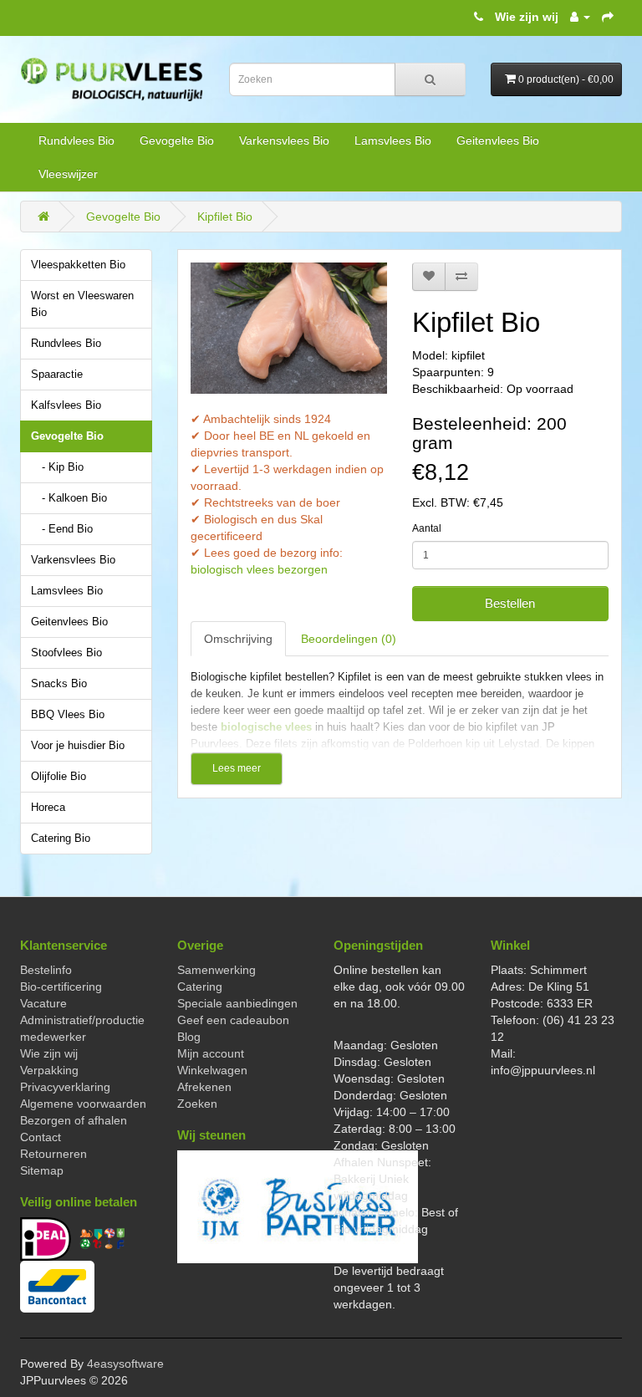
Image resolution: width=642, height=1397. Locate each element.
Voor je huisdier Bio (78, 746)
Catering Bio (60, 838)
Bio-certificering (61, 986)
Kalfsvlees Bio (66, 405)
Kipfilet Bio (224, 216)
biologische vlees (266, 727)
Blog (189, 1036)
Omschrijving (238, 638)
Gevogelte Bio (177, 140)
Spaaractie (57, 374)
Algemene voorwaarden (83, 1103)
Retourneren (53, 1153)
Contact (40, 1137)
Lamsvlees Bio (392, 140)
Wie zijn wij (526, 16)
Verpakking (49, 1070)
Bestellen (510, 603)
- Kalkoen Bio (74, 498)
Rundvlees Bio (76, 140)
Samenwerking (216, 969)
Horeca (48, 807)
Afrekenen (204, 1087)
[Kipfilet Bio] (289, 328)
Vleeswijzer (68, 174)
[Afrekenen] (608, 16)
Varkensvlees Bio (284, 140)
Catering (199, 986)
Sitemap (42, 1170)
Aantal (426, 528)
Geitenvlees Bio (497, 140)
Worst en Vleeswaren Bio (82, 304)
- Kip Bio (63, 467)
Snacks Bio (59, 684)
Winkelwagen (212, 1070)
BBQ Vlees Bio (67, 715)
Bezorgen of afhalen (73, 1120)
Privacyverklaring (65, 1087)
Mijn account (210, 1053)
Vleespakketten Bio (78, 265)
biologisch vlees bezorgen (259, 569)
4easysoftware (125, 1363)
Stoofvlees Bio (66, 653)
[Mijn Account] (580, 16)
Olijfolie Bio (58, 777)
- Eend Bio (67, 529)
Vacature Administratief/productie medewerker (82, 1020)
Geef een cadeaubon (233, 1020)
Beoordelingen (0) (348, 638)
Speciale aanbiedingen (237, 1003)
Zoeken (197, 1103)
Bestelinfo (46, 969)
